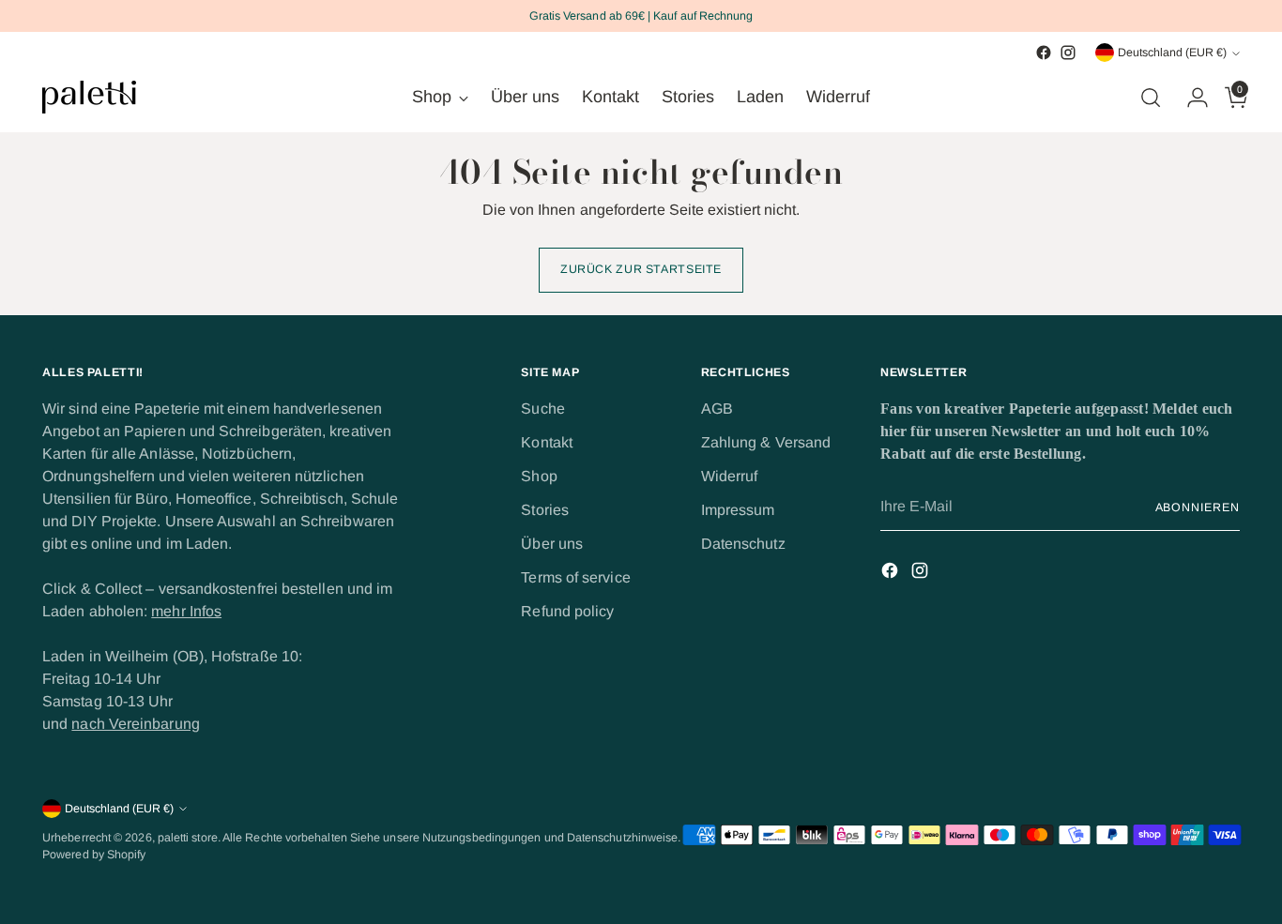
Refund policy (567, 611)
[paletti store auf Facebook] (1043, 52)
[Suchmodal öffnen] (1150, 97)
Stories (545, 510)
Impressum (738, 510)
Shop (539, 476)
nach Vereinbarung (135, 724)
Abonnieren (1197, 507)
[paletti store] (89, 97)
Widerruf (729, 476)
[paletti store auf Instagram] (1068, 52)
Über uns (552, 544)
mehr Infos (186, 611)
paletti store (188, 837)
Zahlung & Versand (766, 442)
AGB (717, 409)
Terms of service (575, 577)
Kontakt (546, 442)
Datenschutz (743, 544)
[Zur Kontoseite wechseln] (1190, 97)
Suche (542, 409)
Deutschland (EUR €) (1172, 52)
